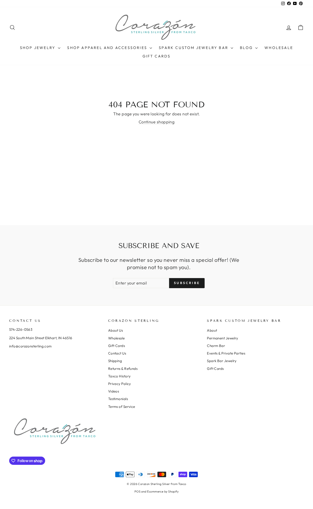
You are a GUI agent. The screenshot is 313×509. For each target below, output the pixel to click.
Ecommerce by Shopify (162, 491)
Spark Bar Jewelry (222, 361)
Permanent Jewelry (222, 338)
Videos (113, 391)
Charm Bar (216, 346)
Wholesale (278, 47)
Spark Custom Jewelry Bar (194, 47)
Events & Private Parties (226, 353)
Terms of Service (121, 406)
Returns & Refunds (123, 368)
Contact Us (117, 353)
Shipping (115, 361)
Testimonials (118, 399)
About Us (115, 330)
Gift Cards (157, 56)
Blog (247, 47)
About (212, 330)
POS (137, 491)
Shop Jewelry (38, 47)
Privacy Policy (119, 384)
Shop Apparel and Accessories (107, 47)
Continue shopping (157, 122)
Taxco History (119, 376)
